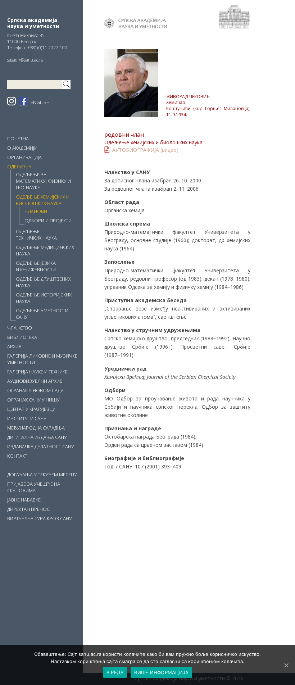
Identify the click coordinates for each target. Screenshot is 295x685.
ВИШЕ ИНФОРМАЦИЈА (161, 672)
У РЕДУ (115, 672)
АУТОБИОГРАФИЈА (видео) (145, 149)
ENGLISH (40, 102)
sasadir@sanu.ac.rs (25, 60)
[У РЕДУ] (286, 665)
